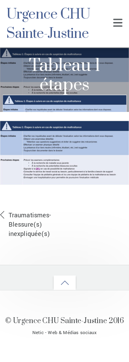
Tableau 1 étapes (64, 75)
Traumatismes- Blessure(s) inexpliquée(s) (30, 224)
